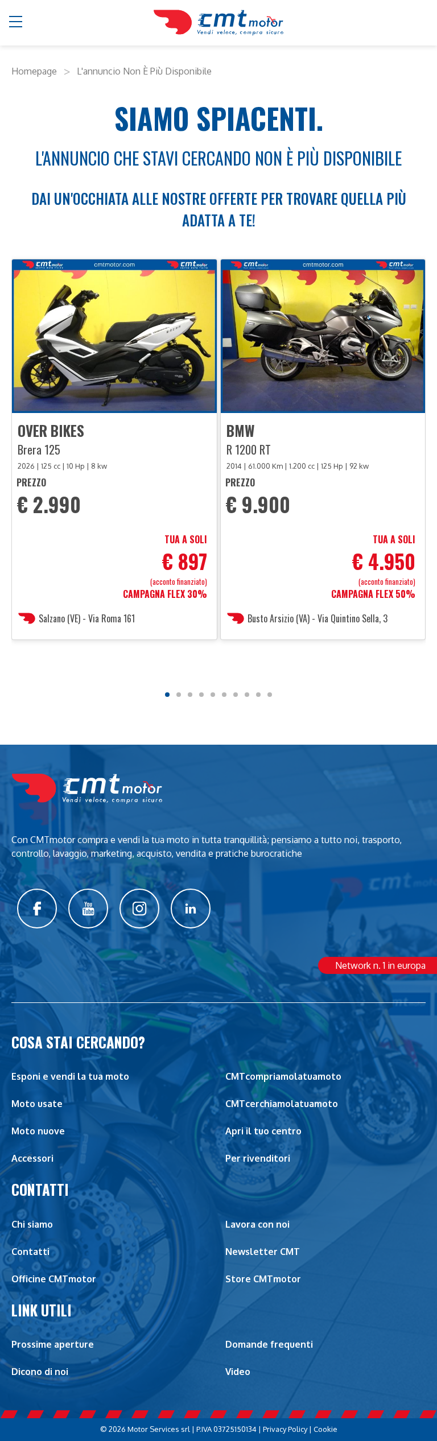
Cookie (325, 1429)
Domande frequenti (269, 1344)
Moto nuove (38, 1131)
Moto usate (37, 1103)
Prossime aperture (52, 1344)
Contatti (30, 1251)
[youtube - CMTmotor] (88, 908)
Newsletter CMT (262, 1251)
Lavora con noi (257, 1224)
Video (237, 1371)
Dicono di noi (39, 1371)
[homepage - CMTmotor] (218, 22)
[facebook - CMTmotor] (37, 908)
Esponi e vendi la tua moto (70, 1076)
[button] (16, 23)
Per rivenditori (257, 1158)
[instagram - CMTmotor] (139, 908)
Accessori (32, 1158)
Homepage (34, 71)
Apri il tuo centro (263, 1131)
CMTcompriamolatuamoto (283, 1076)
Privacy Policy (285, 1429)
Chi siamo (32, 1224)
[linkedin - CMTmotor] (191, 908)
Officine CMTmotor (53, 1279)
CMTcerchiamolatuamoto (281, 1103)
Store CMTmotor (263, 1279)
